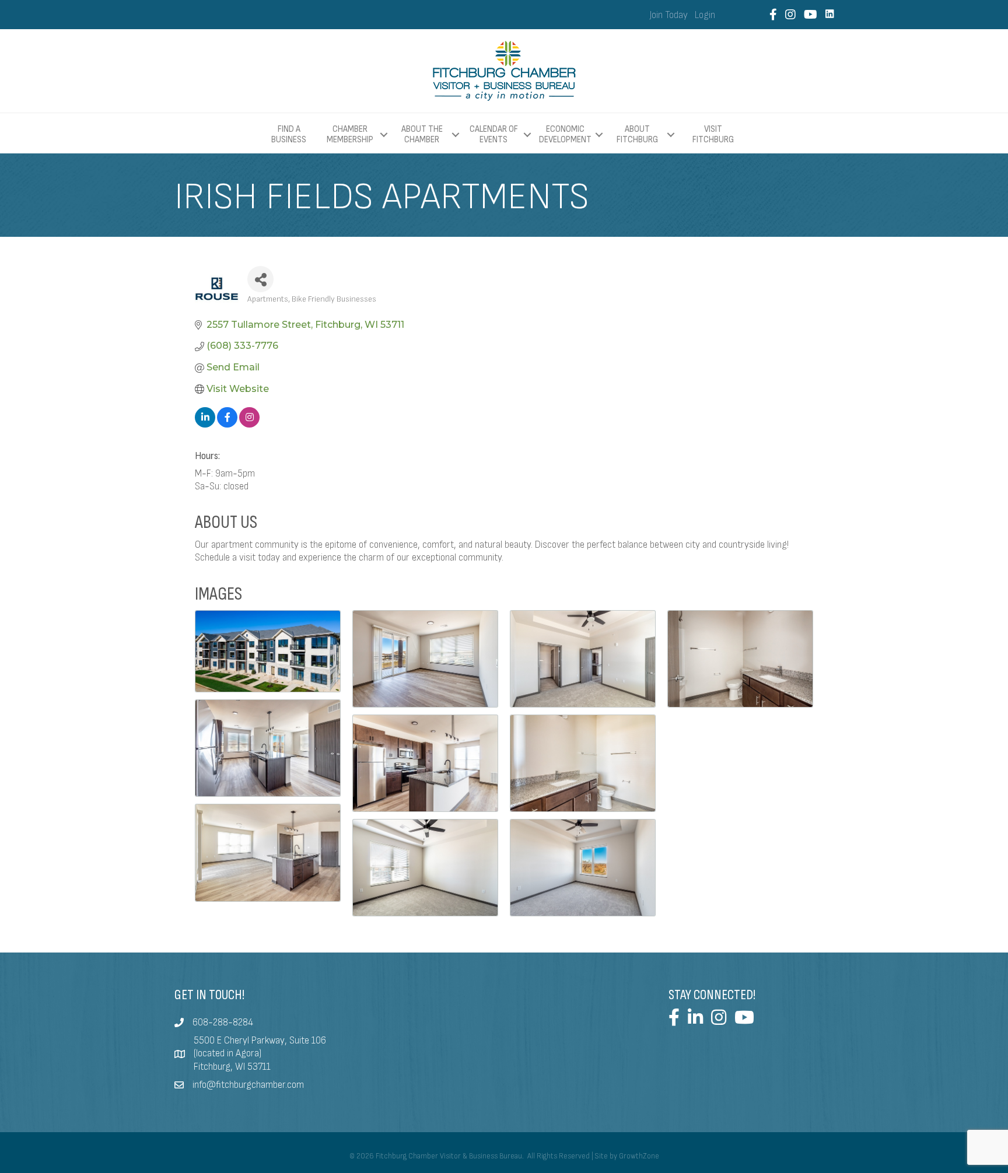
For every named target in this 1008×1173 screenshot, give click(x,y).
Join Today (669, 15)
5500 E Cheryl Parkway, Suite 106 (260, 1040)
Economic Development (565, 134)
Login (705, 15)
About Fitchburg (637, 134)
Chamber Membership (350, 134)
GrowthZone (639, 1156)
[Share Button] (260, 279)
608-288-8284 (222, 1022)
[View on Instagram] (249, 424)
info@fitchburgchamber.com (248, 1085)
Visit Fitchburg (713, 134)
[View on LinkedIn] (205, 424)
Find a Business (288, 134)
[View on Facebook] (227, 424)
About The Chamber (422, 134)
